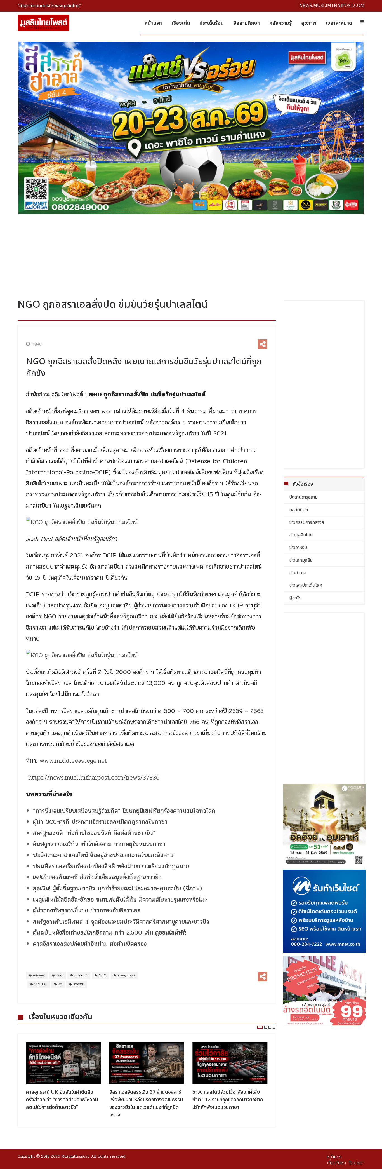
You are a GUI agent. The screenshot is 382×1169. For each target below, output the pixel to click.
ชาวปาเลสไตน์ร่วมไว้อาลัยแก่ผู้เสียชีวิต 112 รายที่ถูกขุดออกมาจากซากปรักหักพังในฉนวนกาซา (227, 1099)
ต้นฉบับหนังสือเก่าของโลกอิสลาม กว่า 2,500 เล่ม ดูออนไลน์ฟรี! (109, 932)
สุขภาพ (308, 23)
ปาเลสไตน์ (81, 975)
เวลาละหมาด (339, 23)
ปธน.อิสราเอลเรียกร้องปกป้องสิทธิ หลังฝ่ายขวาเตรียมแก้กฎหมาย (111, 866)
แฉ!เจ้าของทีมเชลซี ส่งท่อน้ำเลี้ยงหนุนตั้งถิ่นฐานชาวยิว (97, 877)
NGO (103, 975)
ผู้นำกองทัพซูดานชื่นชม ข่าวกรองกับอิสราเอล (87, 910)
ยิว (60, 984)
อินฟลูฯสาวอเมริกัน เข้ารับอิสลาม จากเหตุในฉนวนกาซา (99, 844)
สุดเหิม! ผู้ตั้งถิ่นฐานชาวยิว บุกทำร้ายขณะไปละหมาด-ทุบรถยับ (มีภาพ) (117, 888)
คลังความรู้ (280, 23)
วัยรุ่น (59, 975)
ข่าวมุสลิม (40, 984)
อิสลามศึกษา (246, 23)
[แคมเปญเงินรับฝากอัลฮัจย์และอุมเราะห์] (324, 825)
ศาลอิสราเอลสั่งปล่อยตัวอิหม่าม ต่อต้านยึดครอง (90, 944)
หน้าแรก (153, 23)
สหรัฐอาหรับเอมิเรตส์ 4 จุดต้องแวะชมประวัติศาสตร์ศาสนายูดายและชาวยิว (121, 921)
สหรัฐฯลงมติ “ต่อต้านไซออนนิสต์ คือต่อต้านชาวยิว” (94, 833)
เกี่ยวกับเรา (336, 1163)
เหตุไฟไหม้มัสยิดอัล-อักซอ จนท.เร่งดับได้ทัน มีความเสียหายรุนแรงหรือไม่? (120, 899)
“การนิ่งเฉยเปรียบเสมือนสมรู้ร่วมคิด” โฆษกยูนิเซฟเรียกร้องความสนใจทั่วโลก (124, 811)
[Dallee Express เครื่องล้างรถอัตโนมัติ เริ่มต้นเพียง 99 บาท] (324, 990)
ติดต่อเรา (356, 1163)
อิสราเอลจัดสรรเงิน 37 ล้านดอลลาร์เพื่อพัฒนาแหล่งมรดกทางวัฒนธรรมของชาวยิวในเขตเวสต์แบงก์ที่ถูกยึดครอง (146, 1103)
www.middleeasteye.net (73, 761)
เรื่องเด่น (180, 23)
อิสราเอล (39, 975)
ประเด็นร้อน (211, 23)
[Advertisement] (191, 254)
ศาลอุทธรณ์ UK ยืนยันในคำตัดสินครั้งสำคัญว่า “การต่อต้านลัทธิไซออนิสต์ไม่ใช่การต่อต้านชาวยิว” (62, 1099)
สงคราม (78, 984)
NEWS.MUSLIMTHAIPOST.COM (331, 5)
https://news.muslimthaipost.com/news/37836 (93, 777)
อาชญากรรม (126, 975)
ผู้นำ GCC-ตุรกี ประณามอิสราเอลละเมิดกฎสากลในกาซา (100, 822)
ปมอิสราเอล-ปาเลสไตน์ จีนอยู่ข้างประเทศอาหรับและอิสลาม (103, 855)
